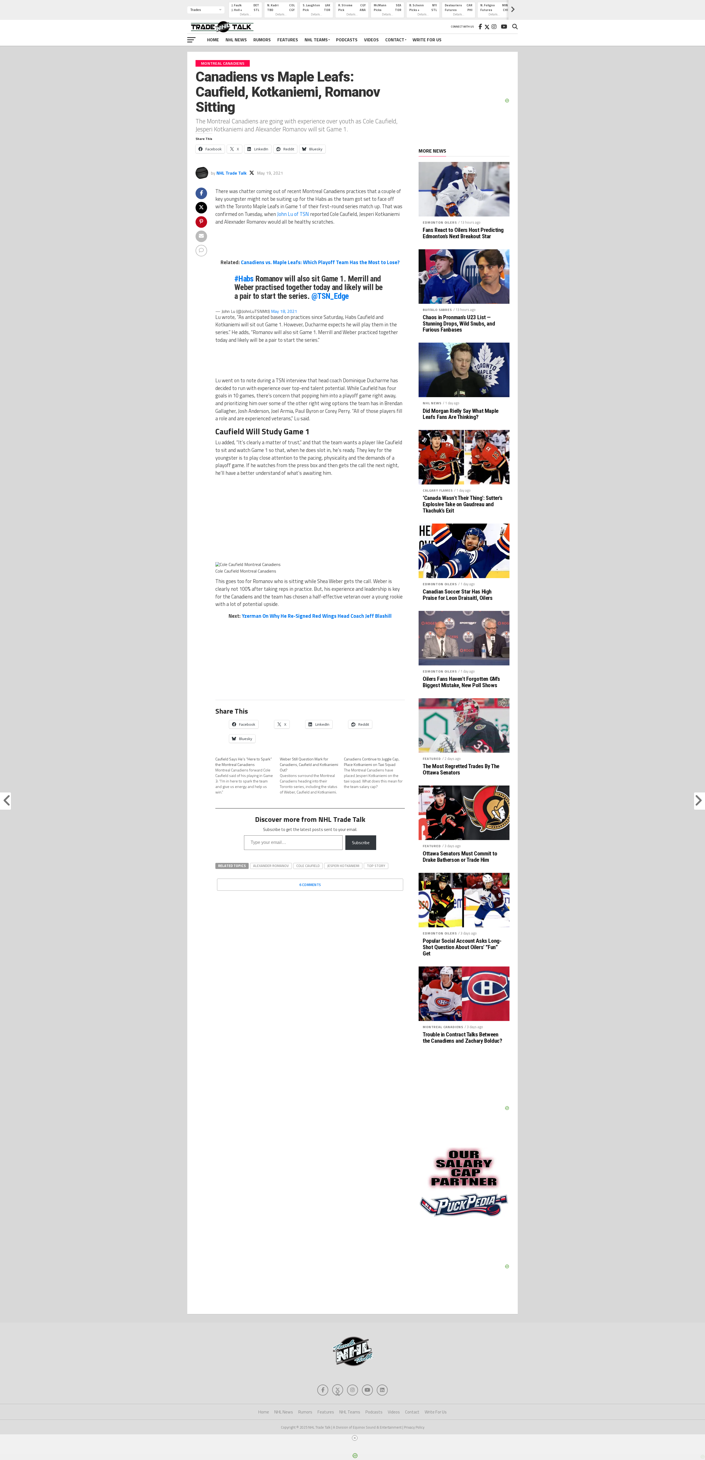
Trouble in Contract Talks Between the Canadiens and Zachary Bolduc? (462, 1037)
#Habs (244, 278)
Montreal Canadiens (443, 1027)
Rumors (262, 39)
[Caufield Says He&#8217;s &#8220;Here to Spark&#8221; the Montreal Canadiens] (247, 775)
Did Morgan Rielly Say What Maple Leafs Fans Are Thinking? (460, 414)
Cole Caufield (308, 865)
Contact (394, 39)
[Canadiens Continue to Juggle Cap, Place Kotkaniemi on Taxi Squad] (376, 772)
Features (287, 39)
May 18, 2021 (284, 311)
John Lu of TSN (293, 214)
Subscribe (361, 842)
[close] (354, 1438)
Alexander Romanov (271, 865)
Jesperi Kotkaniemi (343, 865)
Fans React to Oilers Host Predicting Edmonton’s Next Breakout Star (463, 233)
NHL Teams (316, 39)
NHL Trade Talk (231, 173)
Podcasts (346, 39)
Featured (432, 758)
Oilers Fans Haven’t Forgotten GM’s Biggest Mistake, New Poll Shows (461, 682)
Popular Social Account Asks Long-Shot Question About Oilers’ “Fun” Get (462, 947)
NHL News (236, 39)
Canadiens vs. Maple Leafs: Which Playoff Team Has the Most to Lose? (320, 262)
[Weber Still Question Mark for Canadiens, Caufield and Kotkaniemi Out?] (312, 775)
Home (213, 39)
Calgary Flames (438, 490)
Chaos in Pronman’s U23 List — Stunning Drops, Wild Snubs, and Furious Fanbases (459, 323)
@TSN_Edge (330, 296)
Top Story (376, 865)
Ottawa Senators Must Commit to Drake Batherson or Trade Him (460, 856)
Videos (371, 39)
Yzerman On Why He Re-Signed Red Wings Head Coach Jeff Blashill (317, 616)
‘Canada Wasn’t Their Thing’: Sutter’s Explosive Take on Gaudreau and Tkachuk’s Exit (463, 504)
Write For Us (427, 39)
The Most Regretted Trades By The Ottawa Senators (461, 769)
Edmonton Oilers (440, 222)
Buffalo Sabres (437, 309)
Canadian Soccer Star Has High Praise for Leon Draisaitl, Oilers (457, 595)
